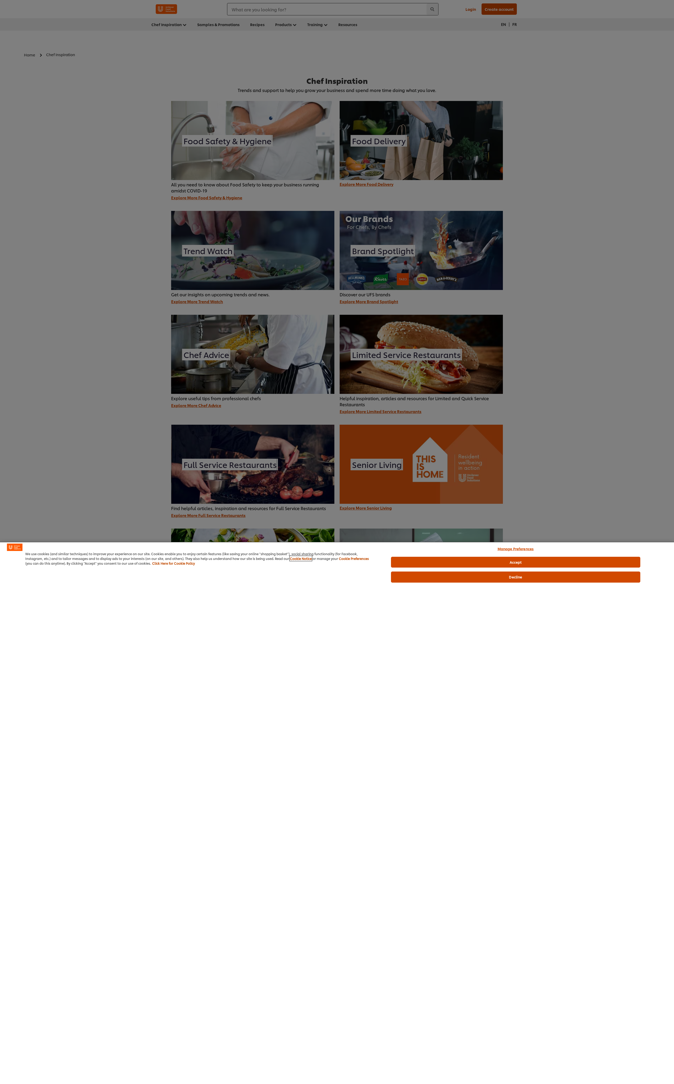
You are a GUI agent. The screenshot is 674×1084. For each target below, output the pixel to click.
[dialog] (337, 813)
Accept (516, 562)
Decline (515, 576)
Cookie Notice (301, 558)
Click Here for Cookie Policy (173, 563)
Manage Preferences (516, 548)
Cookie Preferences (354, 558)
